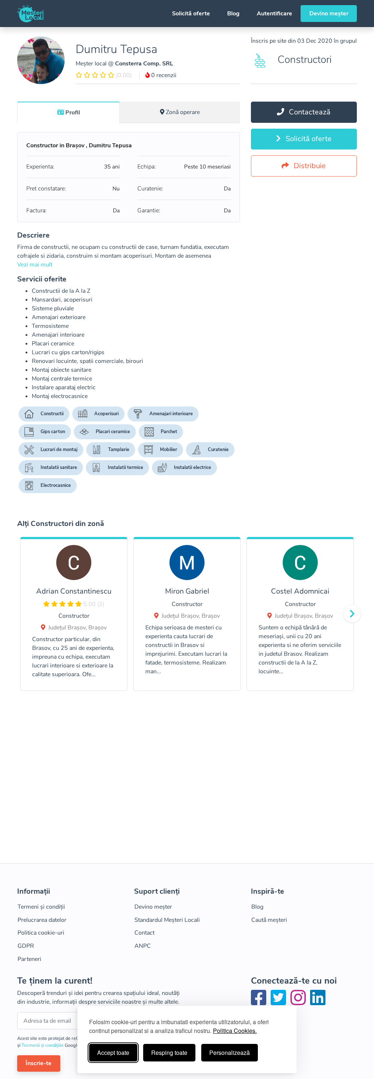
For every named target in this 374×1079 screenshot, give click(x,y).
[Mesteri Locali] (30, 13)
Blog (233, 14)
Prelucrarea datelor (42, 920)
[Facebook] (260, 1002)
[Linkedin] (317, 1002)
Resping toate (169, 1052)
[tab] (68, 112)
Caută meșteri (269, 920)
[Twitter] (280, 1002)
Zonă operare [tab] (183, 112)
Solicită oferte (191, 14)
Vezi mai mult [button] (34, 265)
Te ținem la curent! (54, 981)
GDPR (26, 946)
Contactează (309, 112)
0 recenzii (163, 75)
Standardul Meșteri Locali (167, 920)
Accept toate (113, 1052)
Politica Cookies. (235, 1030)
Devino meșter (328, 14)
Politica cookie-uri (41, 933)
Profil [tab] (72, 113)
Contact (144, 933)
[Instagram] (299, 1002)
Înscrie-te (38, 1063)
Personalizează (229, 1052)
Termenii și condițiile (43, 1045)
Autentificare (274, 14)
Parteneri (29, 959)
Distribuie (309, 166)
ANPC (142, 946)
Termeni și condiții (41, 907)
